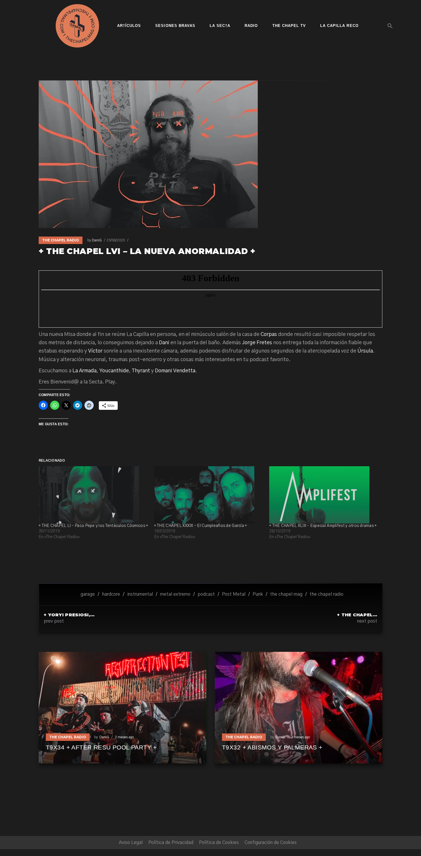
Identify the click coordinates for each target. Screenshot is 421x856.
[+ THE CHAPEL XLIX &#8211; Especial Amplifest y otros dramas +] (324, 495)
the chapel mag (286, 594)
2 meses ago (124, 737)
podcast (206, 594)
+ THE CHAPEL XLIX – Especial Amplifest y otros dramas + (323, 526)
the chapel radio (326, 594)
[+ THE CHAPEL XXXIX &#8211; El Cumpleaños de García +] (209, 495)
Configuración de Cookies (271, 842)
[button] (390, 26)
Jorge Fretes (257, 342)
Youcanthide (114, 370)
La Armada (84, 370)
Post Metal (233, 594)
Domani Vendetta (175, 370)
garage (87, 594)
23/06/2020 (116, 240)
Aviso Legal (131, 842)
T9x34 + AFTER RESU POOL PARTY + (101, 747)
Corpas (269, 334)
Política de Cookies (219, 842)
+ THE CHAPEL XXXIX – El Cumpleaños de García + (200, 526)
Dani (164, 342)
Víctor (95, 351)
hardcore (111, 594)
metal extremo (175, 594)
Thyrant (141, 370)
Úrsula (365, 351)
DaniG (97, 240)
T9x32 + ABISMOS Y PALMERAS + (272, 747)
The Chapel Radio (60, 240)
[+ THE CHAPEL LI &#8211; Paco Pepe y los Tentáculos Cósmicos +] (93, 495)
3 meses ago (300, 737)
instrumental (140, 594)
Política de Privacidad (170, 842)
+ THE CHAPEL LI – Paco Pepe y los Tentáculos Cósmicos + (93, 526)
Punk (258, 594)
